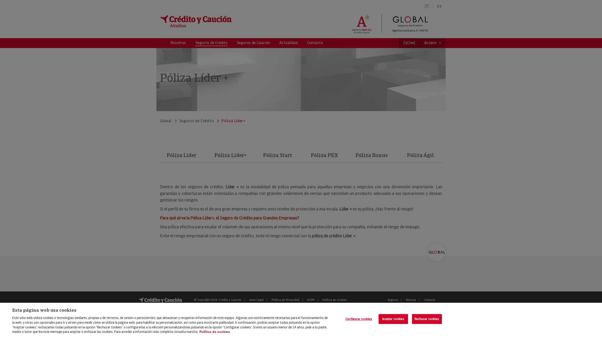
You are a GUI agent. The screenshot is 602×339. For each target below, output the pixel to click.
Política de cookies (214, 332)
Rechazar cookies (427, 319)
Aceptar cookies (393, 319)
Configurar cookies (358, 319)
